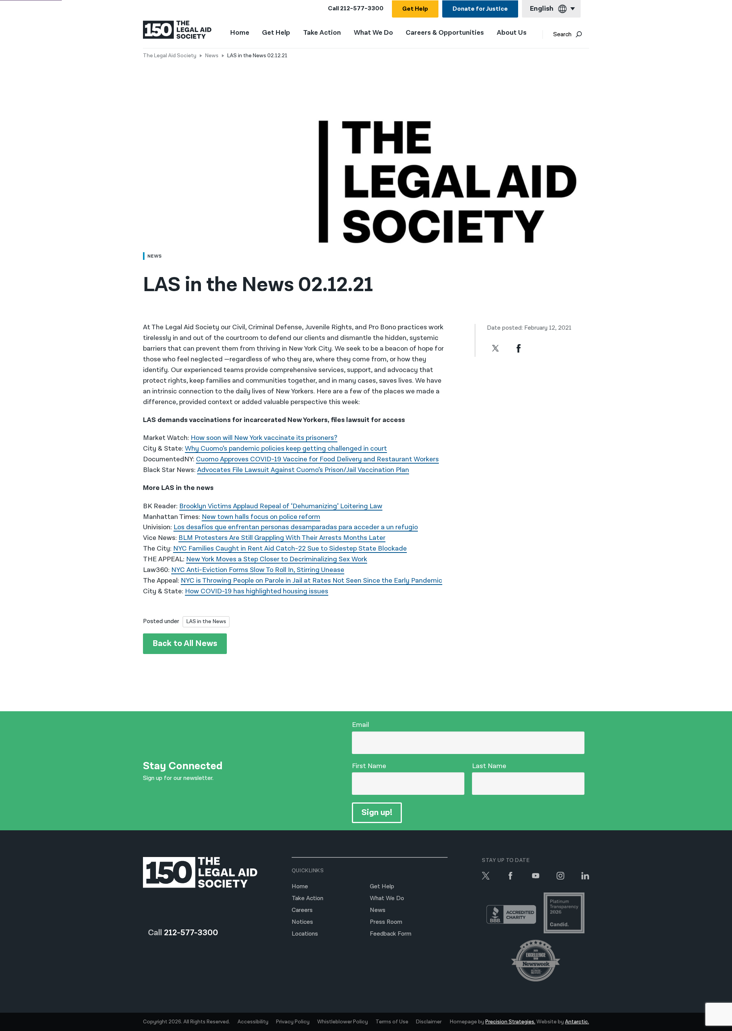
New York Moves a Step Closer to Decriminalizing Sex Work (276, 559)
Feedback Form (390, 934)
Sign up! (376, 812)
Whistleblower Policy (342, 1021)
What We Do (373, 33)
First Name (369, 766)
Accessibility (253, 1021)
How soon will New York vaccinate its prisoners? (264, 437)
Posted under (161, 621)
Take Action (322, 33)
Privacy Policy (293, 1021)
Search (562, 35)
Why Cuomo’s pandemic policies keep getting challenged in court (286, 448)
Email (360, 724)
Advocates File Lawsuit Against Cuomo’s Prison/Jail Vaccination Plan (303, 470)
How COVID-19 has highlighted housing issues (256, 591)
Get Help (415, 9)
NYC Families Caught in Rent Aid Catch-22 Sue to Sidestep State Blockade (290, 548)
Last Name (489, 766)
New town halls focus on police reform (261, 516)
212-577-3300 (362, 9)
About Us (512, 33)
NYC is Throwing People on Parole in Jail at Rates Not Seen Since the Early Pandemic (311, 580)
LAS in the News (206, 621)
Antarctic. (577, 1021)
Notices (302, 922)
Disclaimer (428, 1021)
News (211, 55)
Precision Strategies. (510, 1021)
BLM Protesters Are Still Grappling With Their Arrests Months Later (281, 537)
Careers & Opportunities (445, 33)
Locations (305, 934)
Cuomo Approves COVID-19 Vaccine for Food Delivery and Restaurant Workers (317, 459)
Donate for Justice (480, 9)
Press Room (386, 922)
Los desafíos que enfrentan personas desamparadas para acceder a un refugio (295, 527)
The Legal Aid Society (169, 55)
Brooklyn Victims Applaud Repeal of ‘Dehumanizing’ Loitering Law (280, 506)
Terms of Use (392, 1021)
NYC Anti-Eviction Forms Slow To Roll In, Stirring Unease (257, 569)
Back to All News (184, 643)
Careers (302, 910)
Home (239, 32)
